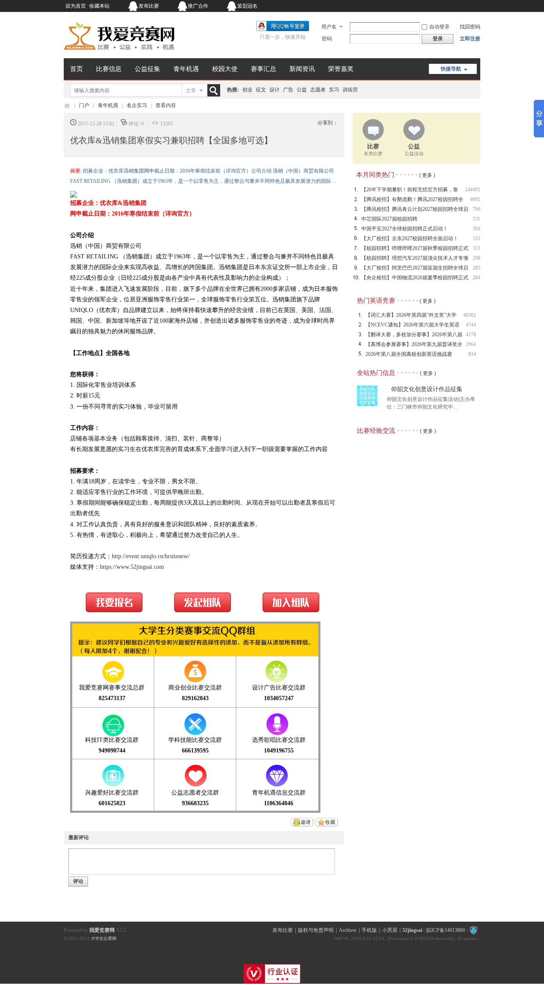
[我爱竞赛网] (119, 53)
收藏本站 (99, 6)
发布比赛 (149, 6)
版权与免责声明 (316, 930)
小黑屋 (389, 930)
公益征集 (147, 68)
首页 (76, 68)
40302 (469, 315)
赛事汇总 (263, 68)
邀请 (305, 822)
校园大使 (225, 68)
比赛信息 (109, 68)
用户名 (329, 27)
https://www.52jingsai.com (132, 567)
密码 (327, 39)
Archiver (348, 930)
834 (472, 354)
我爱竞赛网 (67, 105)
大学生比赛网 (103, 938)
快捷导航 (451, 69)
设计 (274, 90)
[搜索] (215, 90)
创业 (247, 90)
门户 (84, 105)
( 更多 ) (427, 175)
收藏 (330, 822)
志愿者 (318, 90)
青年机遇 (186, 68)
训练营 (350, 90)
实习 (334, 90)
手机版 (369, 930)
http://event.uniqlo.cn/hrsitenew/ (151, 556)
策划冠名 (247, 6)
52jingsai (412, 930)
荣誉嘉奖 (341, 68)
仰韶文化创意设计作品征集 (426, 389)
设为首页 (75, 6)
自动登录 (439, 27)
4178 (471, 335)
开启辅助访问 (427, 6)
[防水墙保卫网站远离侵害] (473, 930)
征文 (261, 90)
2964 (471, 344)
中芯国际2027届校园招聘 (389, 219)
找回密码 (470, 27)
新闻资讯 (302, 68)
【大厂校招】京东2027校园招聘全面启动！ (409, 238)
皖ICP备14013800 (445, 930)
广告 (288, 90)
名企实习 (137, 105)
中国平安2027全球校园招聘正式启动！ (404, 229)
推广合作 (198, 6)
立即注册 (470, 39)
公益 (302, 90)
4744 (471, 325)
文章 (191, 91)
